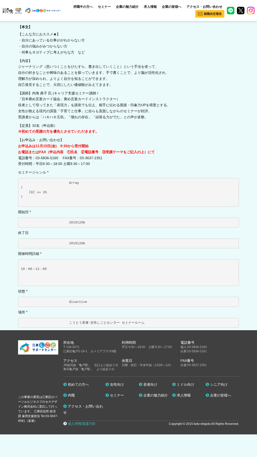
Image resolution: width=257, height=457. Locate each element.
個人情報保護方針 (82, 424)
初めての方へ (78, 384)
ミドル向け (185, 384)
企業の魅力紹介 (127, 7)
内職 (71, 395)
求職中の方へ (83, 7)
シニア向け (218, 384)
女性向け (116, 384)
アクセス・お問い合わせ (204, 7)
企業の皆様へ (171, 7)
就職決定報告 (213, 14)
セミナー (104, 7)
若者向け (149, 384)
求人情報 (150, 7)
